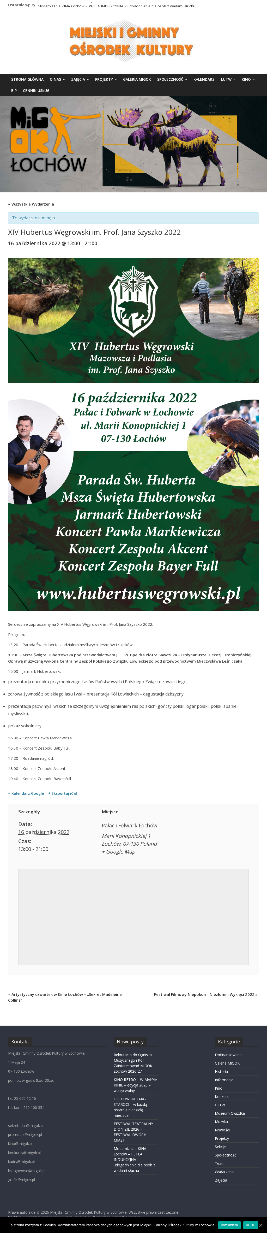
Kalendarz (204, 79)
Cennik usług (36, 90)
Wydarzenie (224, 1171)
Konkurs (222, 1096)
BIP (14, 90)
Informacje (224, 1079)
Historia (221, 1071)
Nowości (222, 1129)
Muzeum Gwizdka (230, 1113)
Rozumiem (229, 1225)
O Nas (55, 79)
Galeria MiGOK (137, 79)
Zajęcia (78, 79)
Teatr (219, 1163)
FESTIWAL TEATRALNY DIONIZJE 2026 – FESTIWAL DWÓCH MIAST (95, 4)
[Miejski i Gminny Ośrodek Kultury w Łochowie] (133, 99)
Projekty (104, 79)
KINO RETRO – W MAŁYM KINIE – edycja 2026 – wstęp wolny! (135, 1085)
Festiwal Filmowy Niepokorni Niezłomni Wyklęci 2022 (206, 994)
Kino (246, 79)
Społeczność (170, 79)
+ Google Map (118, 851)
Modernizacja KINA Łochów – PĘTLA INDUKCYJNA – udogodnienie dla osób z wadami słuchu (134, 1159)
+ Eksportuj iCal (62, 793)
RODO (251, 1225)
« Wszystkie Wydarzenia (31, 204)
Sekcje (220, 1146)
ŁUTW (226, 79)
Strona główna (27, 79)
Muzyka (221, 1121)
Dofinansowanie (228, 1054)
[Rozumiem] (260, 1225)
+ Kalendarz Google (26, 793)
